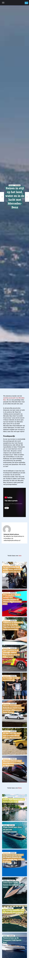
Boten (20, 788)
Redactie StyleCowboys (11, 534)
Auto (20, 555)
